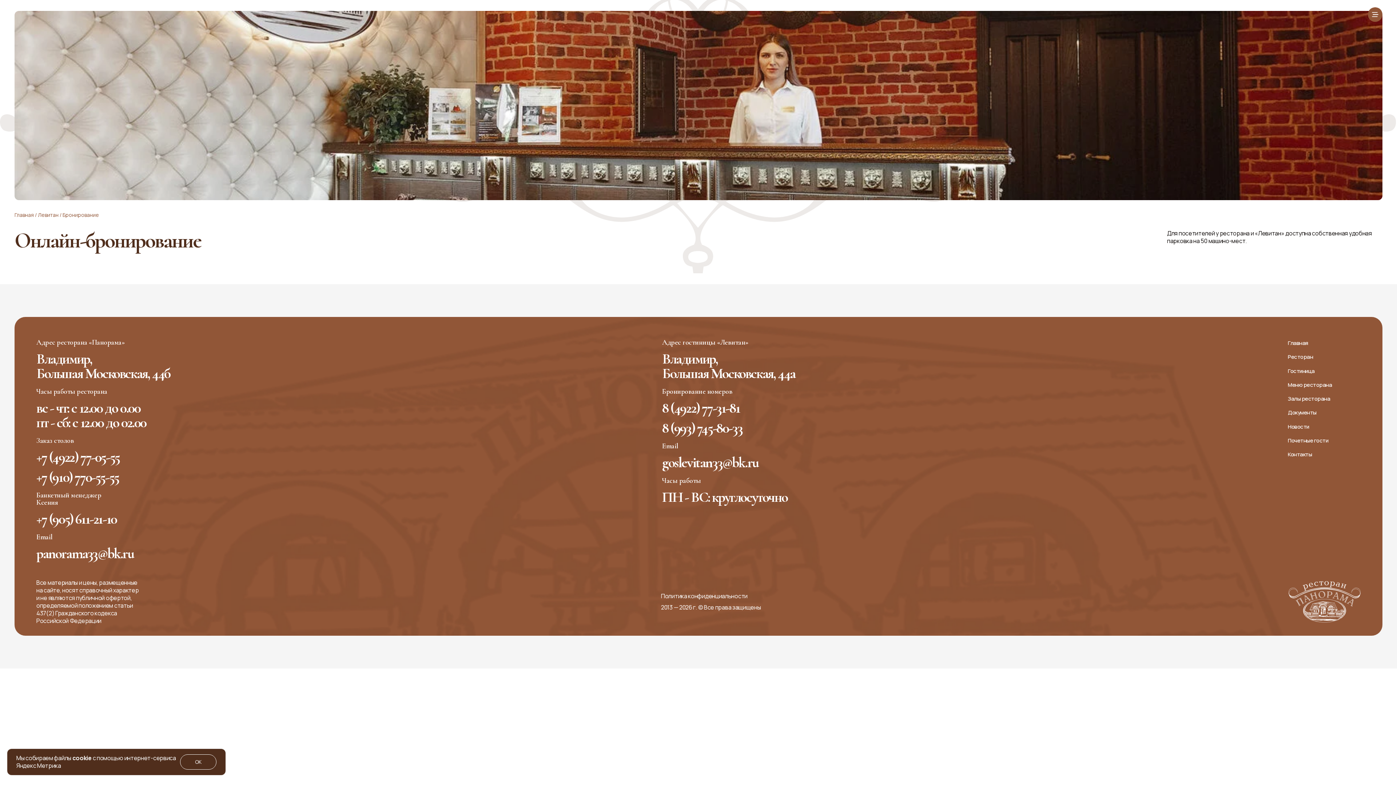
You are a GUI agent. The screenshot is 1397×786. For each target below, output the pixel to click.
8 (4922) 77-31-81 (701, 408)
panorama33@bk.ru (85, 553)
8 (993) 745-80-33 (702, 428)
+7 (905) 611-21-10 (76, 519)
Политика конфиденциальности (704, 596)
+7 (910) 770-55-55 (77, 477)
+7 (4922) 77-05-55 (78, 457)
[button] (1375, 14)
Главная (24, 215)
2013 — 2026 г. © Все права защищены (711, 607)
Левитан (48, 215)
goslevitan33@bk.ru (710, 462)
